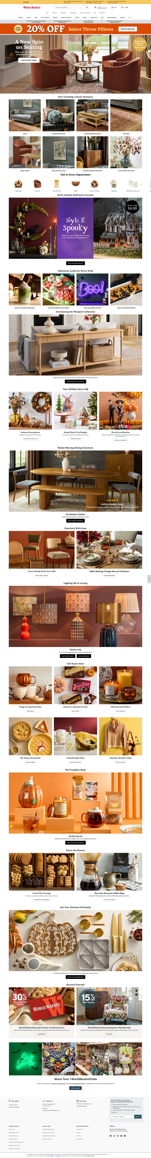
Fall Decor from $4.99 (30, 438)
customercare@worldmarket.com (51, 1110)
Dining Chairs (24, 170)
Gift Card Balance (13, 1136)
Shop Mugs (30, 711)
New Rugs (126, 133)
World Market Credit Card (49, 1136)
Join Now (68, 2)
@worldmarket (60, 1083)
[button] (20, 17)
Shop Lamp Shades (67, 656)
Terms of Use (59, 1155)
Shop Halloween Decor (75, 263)
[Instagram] (118, 1136)
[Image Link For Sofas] (25, 115)
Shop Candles (120, 711)
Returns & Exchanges (14, 1107)
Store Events (79, 1139)
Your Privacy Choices (89, 1155)
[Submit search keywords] (87, 7)
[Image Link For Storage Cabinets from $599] (92, 152)
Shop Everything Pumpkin (75, 842)
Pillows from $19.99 (58, 133)
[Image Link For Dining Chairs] (25, 152)
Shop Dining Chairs (41, 575)
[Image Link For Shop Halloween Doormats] (126, 289)
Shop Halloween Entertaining (25, 308)
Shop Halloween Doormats (126, 308)
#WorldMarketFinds (78, 1083)
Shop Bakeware (30, 762)
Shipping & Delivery (14, 1132)
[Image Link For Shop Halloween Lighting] (92, 289)
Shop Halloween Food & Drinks (58, 308)
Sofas (25, 133)
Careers (78, 1132)
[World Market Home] (32, 7)
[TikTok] (114, 1136)
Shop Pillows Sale (36, 22)
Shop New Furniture (88, 22)
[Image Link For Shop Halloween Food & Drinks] (59, 289)
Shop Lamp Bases (83, 656)
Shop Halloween (62, 22)
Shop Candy (75, 711)
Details (99, 2)
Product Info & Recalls (14, 1148)
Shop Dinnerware (109, 575)
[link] (124, 7)
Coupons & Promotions (48, 1132)
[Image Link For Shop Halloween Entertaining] (25, 289)
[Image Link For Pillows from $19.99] (59, 115)
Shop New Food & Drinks (41, 899)
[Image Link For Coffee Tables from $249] (92, 115)
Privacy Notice (50, 1155)
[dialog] (75, 1155)
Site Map (78, 1136)
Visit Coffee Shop (109, 899)
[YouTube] (125, 1136)
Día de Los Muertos (120, 440)
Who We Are (79, 1129)
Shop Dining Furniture (75, 520)
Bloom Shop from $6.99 (126, 170)
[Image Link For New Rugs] (126, 115)
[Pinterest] (121, 1136)
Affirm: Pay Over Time (14, 1145)
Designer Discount (47, 1139)
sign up (138, 1116)
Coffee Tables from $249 (92, 133)
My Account (12, 1129)
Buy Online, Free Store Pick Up (16, 1142)
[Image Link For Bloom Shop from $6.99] (126, 152)
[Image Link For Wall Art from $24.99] (59, 152)
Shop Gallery (75, 1088)
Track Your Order (13, 1104)
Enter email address (118, 1117)
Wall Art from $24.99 (59, 170)
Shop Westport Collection (75, 381)
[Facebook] (111, 1136)
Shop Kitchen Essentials (75, 977)
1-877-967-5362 (46, 1106)
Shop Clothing (120, 762)
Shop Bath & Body (75, 762)
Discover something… (62, 7)
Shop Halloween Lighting (92, 308)
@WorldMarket (113, 1131)
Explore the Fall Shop (114, 22)
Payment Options (13, 1139)
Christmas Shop (75, 438)
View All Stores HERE (81, 1106)
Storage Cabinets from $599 (92, 170)
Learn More (114, 2)
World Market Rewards (48, 1129)
